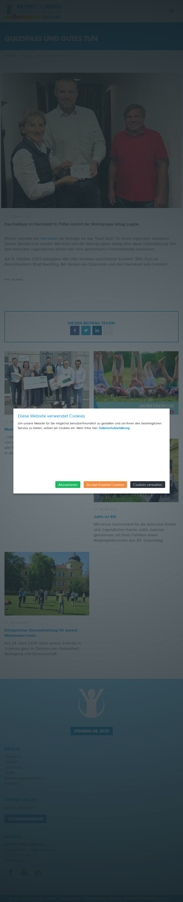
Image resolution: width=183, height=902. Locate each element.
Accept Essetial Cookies (105, 485)
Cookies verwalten (147, 485)
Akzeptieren (67, 485)
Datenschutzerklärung (114, 428)
